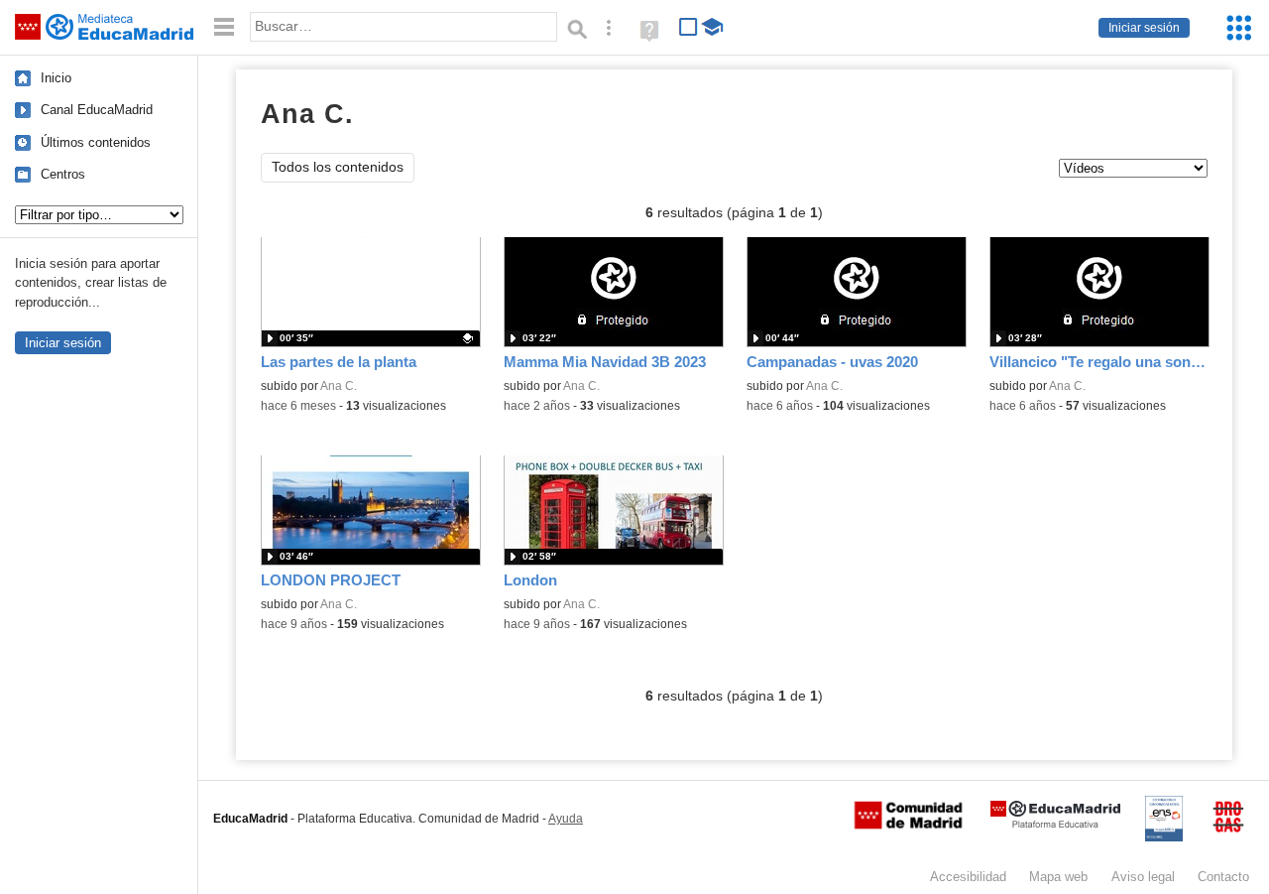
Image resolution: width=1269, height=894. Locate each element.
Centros (63, 174)
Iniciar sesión (1144, 28)
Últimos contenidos (96, 142)
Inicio (56, 77)
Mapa (1058, 876)
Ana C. (338, 386)
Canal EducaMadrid (97, 109)
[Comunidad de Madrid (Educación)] (908, 824)
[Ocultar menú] (224, 27)
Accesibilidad (968, 876)
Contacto (1223, 876)
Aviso (1143, 876)
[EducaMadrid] (1055, 824)
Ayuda (565, 819)
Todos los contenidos (338, 167)
